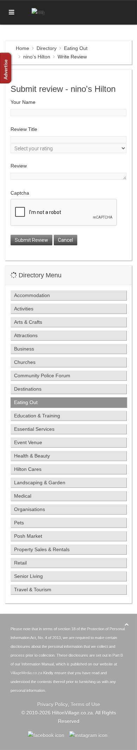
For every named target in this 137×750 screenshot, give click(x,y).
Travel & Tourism (32, 589)
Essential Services (34, 429)
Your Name (23, 102)
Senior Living (28, 576)
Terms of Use (85, 704)
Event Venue (28, 442)
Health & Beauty (32, 456)
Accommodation (32, 295)
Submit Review (31, 240)
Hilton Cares (27, 469)
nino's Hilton (36, 56)
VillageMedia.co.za (26, 673)
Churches (24, 362)
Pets (19, 522)
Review (19, 166)
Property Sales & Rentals (42, 549)
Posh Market (28, 536)
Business (24, 349)
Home (22, 48)
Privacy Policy (52, 704)
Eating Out (75, 48)
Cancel (65, 240)
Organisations (29, 509)
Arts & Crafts (28, 322)
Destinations (27, 389)
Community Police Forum (42, 375)
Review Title (24, 129)
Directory (47, 48)
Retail (20, 563)
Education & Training (37, 415)
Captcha (20, 193)
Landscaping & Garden (39, 482)
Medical (22, 496)
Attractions (26, 335)
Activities (23, 308)
